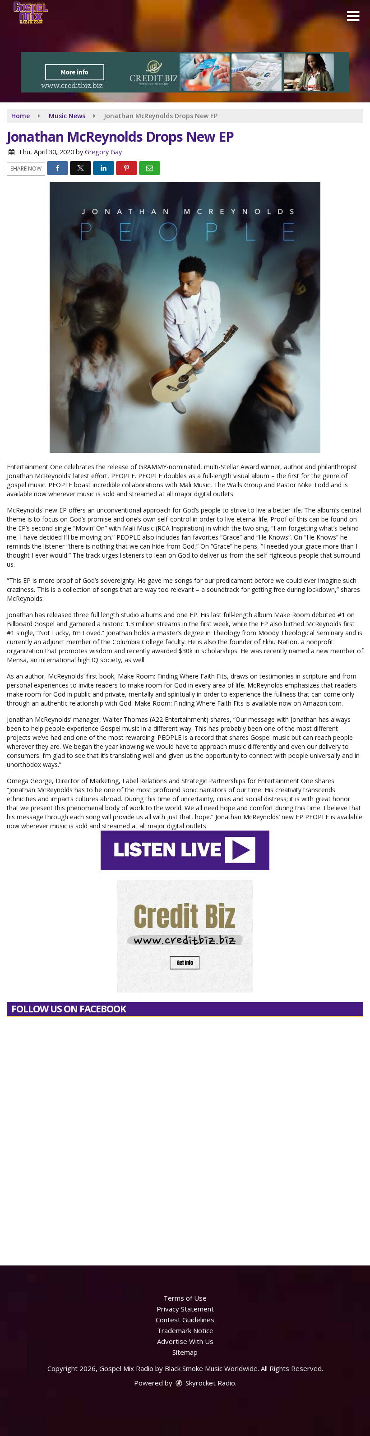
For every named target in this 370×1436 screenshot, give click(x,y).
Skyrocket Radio (209, 1382)
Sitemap (185, 1352)
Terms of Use (185, 1297)
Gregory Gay (103, 152)
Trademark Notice (185, 1330)
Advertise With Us (185, 1341)
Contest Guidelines (185, 1319)
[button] (353, 16)
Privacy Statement (185, 1308)
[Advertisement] (185, 72)
